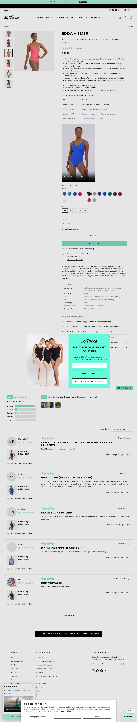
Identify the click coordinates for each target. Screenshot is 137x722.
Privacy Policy (65, 711)
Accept (67, 717)
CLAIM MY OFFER (89, 373)
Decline (97, 717)
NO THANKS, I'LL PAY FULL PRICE (89, 381)
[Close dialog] (108, 336)
